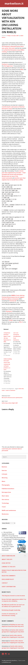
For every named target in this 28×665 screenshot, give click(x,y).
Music (3, 481)
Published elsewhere (8, 488)
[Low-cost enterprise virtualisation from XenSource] (18, 343)
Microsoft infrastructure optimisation (12, 396)
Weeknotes (5, 514)
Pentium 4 (9, 311)
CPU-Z (21, 322)
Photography (6, 485)
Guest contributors (9, 586)
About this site (7, 559)
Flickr (9, 655)
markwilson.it (14, 3)
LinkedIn (3, 655)
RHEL (21, 69)
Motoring (4, 478)
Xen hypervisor (8, 66)
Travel (4, 507)
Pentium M (12, 301)
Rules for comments (8, 576)
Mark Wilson (5, 630)
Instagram (6, 655)
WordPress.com (7, 662)
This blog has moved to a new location (13, 595)
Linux (3, 390)
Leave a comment (10, 390)
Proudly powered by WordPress (9, 660)
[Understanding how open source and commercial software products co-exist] (8, 371)
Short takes (5, 496)
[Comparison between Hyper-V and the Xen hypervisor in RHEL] (8, 344)
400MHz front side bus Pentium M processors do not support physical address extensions (13, 297)
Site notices (5, 499)
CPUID (11, 320)
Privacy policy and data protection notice (14, 571)
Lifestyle (4, 474)
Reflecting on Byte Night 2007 (10, 402)
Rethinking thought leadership (11, 610)
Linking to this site (8, 566)
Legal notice (6, 563)
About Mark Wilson (8, 556)
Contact (5, 583)
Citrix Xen (21, 388)
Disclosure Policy (8, 579)
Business (4, 467)
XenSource (5, 64)
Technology (5, 503)
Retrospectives (6, 492)
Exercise (4, 470)
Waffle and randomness (9, 510)
